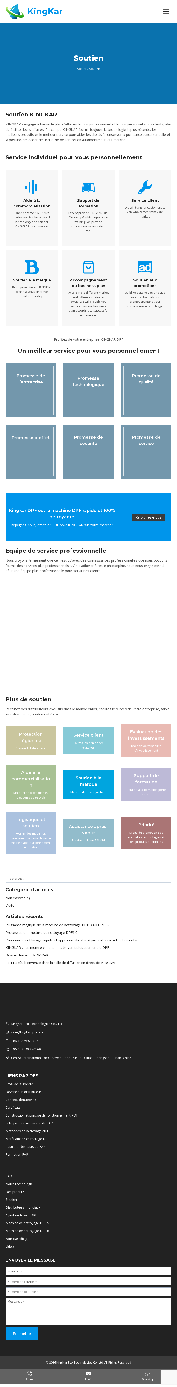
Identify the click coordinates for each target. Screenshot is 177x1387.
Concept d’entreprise (21, 1099)
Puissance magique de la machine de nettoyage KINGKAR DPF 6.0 (58, 925)
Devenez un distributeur (23, 1092)
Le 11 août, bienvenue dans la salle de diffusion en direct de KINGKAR (61, 962)
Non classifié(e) (18, 898)
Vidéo (10, 905)
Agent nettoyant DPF (21, 1215)
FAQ (9, 1176)
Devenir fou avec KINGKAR (27, 955)
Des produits (15, 1192)
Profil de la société (19, 1084)
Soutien (11, 1199)
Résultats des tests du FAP (25, 1146)
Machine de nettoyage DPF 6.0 (29, 1230)
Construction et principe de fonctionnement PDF (42, 1115)
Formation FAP (17, 1154)
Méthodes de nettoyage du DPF (29, 1131)
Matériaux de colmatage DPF (27, 1138)
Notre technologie (19, 1184)
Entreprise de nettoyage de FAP (29, 1123)
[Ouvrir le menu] (166, 11)
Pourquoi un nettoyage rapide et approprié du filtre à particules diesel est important (73, 940)
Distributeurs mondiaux (23, 1207)
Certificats (13, 1107)
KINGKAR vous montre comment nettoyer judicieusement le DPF (57, 947)
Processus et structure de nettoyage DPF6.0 (41, 932)
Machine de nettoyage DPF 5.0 (29, 1223)
